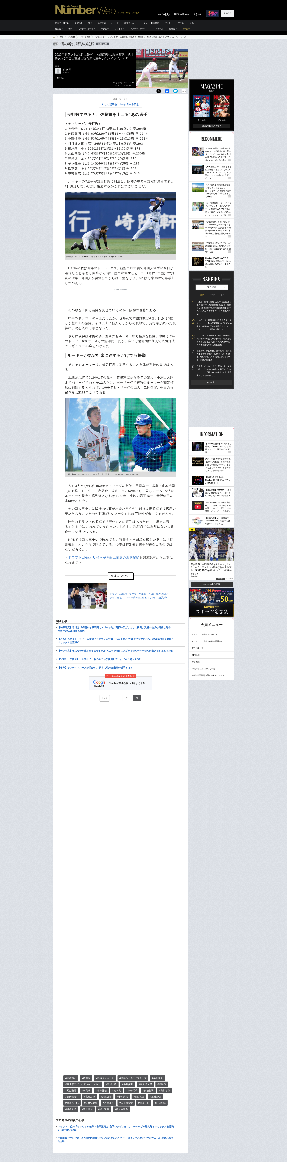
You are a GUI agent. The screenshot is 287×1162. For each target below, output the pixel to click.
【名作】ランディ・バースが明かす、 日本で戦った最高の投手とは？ (95, 667)
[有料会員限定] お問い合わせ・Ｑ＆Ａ (208, 675)
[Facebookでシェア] (167, 92)
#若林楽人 (108, 1103)
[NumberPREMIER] (212, 13)
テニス (181, 23)
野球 (61, 37)
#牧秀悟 (86, 1078)
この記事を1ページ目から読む (121, 104)
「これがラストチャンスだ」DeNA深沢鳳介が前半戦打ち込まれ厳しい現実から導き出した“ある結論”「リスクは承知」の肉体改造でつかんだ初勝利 (214, 340)
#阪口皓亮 (138, 1096)
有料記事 (186, 29)
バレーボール (157, 29)
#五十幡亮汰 (126, 1103)
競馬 (192, 23)
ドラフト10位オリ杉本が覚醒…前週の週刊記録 (103, 557)
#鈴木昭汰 (87, 1109)
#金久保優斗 (72, 1096)
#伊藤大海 (70, 1109)
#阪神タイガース (105, 1078)
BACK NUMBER (103, 44)
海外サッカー (130, 23)
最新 (202, 295)
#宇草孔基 (101, 1090)
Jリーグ (115, 23)
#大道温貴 (106, 1096)
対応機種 (196, 662)
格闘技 (58, 29)
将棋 (70, 29)
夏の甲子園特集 (62, 23)
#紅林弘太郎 (90, 1103)
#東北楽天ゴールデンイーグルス (82, 1084)
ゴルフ (168, 23)
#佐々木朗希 (121, 1109)
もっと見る (212, 382)
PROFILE (60, 77)
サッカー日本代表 (151, 23)
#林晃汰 (86, 1090)
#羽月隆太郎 (145, 1084)
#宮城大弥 (111, 1084)
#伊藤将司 (148, 1090)
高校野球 (102, 23)
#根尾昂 (161, 1084)
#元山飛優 (70, 1090)
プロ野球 (78, 23)
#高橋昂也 (89, 1096)
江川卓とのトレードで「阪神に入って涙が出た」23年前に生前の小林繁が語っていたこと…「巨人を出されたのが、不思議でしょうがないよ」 (214, 371)
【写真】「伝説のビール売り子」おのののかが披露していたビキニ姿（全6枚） (100, 659)
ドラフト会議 (84, 37)
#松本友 (116, 1090)
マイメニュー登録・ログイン (204, 634)
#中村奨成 (131, 1090)
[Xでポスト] (158, 92)
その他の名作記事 (211, 584)
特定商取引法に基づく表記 (203, 668)
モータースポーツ (86, 29)
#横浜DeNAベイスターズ (132, 1078)
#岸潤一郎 (143, 1103)
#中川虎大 (122, 1096)
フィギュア (119, 29)
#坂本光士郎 (72, 1103)
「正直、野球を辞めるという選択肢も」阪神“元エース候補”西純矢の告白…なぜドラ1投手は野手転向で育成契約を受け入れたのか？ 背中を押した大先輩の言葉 (214, 308)
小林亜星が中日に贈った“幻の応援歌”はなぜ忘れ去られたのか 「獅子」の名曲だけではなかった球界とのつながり (115, 1140)
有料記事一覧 (197, 648)
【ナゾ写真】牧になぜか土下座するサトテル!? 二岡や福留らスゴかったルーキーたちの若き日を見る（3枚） (116, 650)
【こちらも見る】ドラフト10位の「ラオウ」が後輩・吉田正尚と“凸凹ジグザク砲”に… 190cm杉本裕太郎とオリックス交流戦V (116, 640)
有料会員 (228, 13)
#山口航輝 (160, 1103)
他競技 (172, 29)
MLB (90, 23)
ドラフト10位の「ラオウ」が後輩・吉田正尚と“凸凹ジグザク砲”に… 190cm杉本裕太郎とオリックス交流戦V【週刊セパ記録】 (116, 1128)
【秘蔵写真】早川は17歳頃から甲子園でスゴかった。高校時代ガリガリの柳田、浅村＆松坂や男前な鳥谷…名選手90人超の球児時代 (115, 629)
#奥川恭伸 (164, 1090)
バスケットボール (138, 29)
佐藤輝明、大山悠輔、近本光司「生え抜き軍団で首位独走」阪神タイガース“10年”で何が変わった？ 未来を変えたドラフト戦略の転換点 (214, 355)
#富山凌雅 (103, 1109)
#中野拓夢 (127, 1084)
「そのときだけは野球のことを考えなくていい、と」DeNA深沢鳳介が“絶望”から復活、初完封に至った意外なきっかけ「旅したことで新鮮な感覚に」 (214, 324)
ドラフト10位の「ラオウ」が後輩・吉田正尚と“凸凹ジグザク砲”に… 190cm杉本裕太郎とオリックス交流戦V (139, 596)
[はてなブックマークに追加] (175, 92)
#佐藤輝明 (70, 1078)
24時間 (212, 295)
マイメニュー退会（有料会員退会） (207, 641)
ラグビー (105, 29)
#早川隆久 (157, 1078)
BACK (104, 698)
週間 (223, 295)
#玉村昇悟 (155, 1096)
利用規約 (196, 655)
